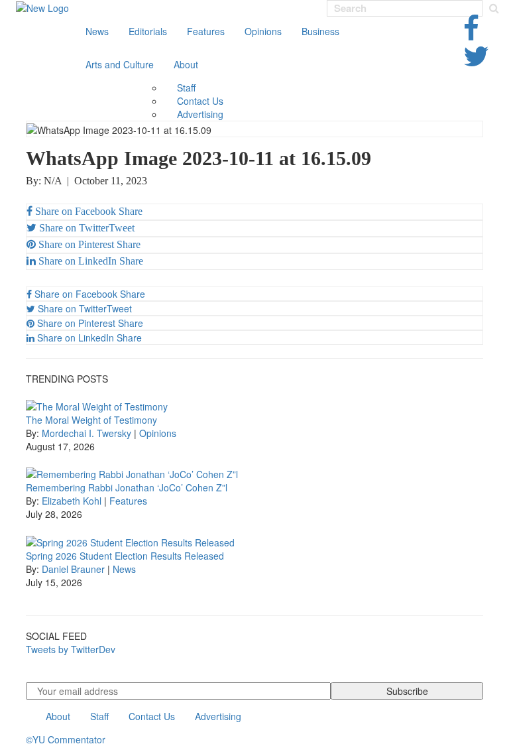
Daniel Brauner (73, 569)
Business (320, 31)
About (186, 64)
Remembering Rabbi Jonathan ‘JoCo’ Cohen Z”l (126, 487)
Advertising (200, 114)
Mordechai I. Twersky (86, 433)
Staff (186, 87)
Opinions (263, 31)
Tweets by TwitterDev (70, 649)
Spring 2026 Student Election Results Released (125, 555)
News (97, 31)
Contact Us (200, 100)
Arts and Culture (119, 64)
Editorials (148, 31)
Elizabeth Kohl (71, 500)
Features (206, 31)
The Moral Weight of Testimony (91, 419)
